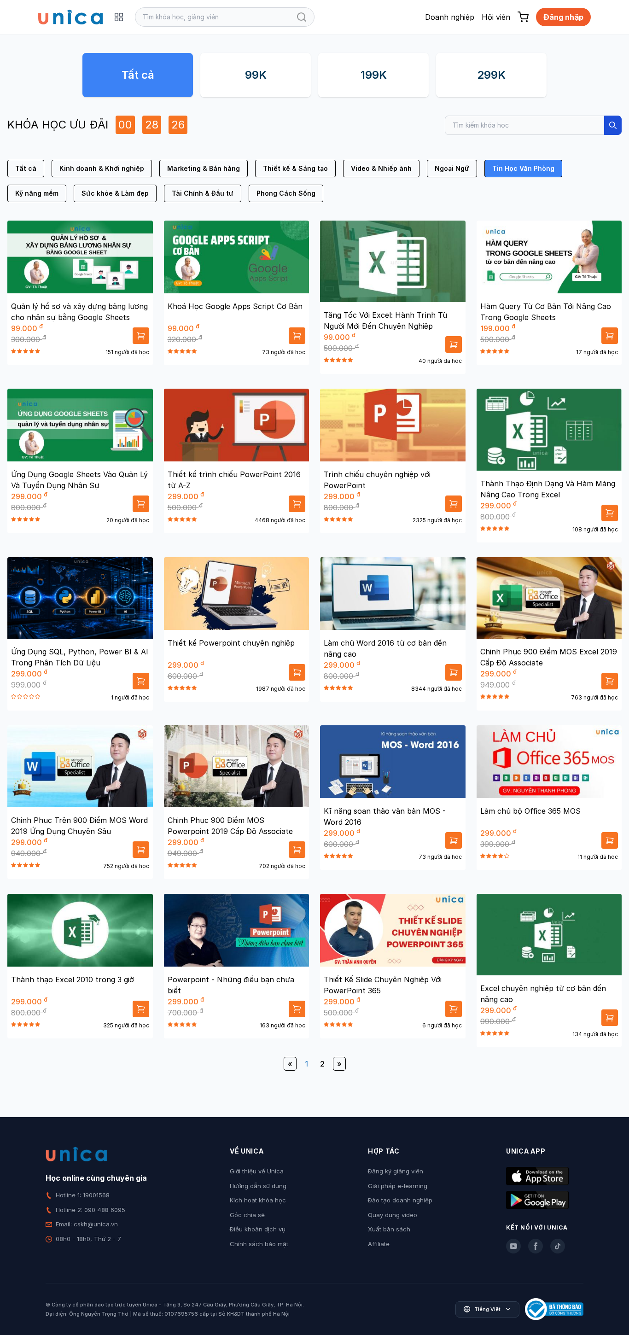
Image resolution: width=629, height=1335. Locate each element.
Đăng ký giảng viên (395, 1171)
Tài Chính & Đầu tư (202, 193)
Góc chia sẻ (247, 1214)
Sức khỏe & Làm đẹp (115, 193)
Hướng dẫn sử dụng (258, 1185)
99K (256, 75)
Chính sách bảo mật (259, 1244)
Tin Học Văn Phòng (523, 168)
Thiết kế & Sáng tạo (295, 168)
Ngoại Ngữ (452, 168)
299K (491, 75)
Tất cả (138, 75)
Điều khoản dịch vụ (257, 1229)
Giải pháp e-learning (397, 1185)
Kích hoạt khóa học (258, 1200)
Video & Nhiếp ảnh (381, 168)
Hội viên (496, 17)
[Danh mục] (119, 17)
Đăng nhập (563, 17)
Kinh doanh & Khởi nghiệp (101, 168)
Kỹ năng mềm (36, 193)
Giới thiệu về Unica (257, 1171)
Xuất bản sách (389, 1229)
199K (374, 75)
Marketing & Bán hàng (203, 168)
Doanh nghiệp (449, 17)
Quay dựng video (392, 1214)
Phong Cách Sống (285, 193)
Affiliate (379, 1244)
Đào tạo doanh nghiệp (400, 1200)
